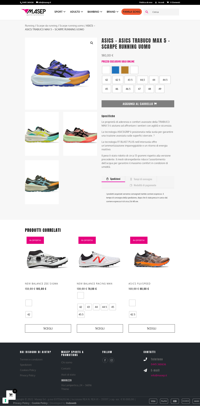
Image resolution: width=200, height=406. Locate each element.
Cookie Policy (40, 403)
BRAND (111, 11)
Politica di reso (145, 3)
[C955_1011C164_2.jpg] (42, 133)
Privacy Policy (21, 403)
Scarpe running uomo (72, 25)
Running (29, 25)
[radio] (106, 70)
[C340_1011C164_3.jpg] (80, 133)
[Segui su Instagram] (111, 360)
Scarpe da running (47, 25)
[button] (92, 43)
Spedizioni (115, 179)
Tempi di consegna (143, 179)
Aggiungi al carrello (138, 104)
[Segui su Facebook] (105, 360)
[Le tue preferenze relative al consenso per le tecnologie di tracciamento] (5, 401)
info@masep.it (159, 375)
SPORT (58, 11)
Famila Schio (131, 11)
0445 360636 (158, 364)
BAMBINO (93, 11)
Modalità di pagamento (145, 185)
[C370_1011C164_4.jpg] (42, 182)
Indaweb (71, 403)
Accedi (161, 3)
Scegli (48, 328)
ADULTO (75, 11)
